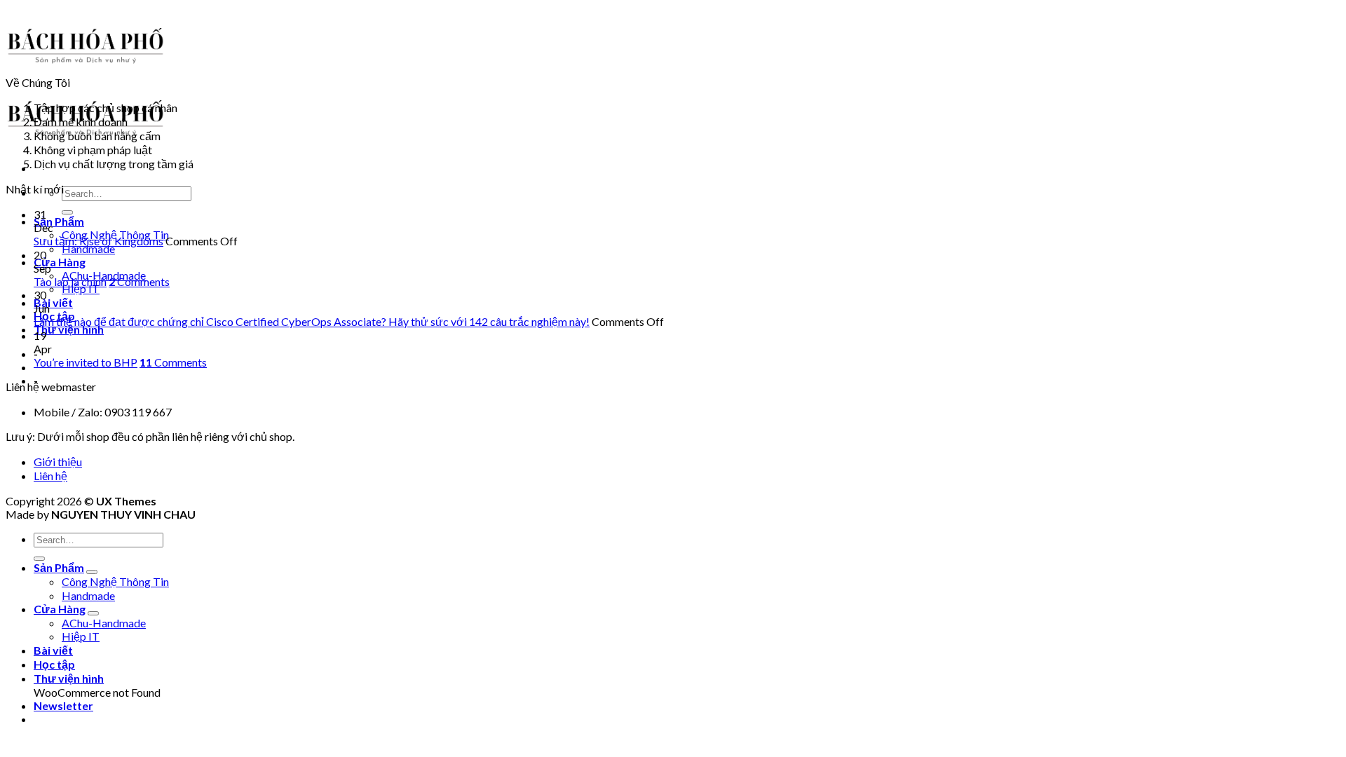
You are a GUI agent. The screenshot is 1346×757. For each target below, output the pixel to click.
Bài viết (53, 302)
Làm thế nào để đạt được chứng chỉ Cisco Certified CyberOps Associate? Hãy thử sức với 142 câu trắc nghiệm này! (312, 321)
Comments (139, 281)
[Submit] (67, 212)
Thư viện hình (69, 329)
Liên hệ (50, 475)
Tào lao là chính (70, 281)
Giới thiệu (58, 461)
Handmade (88, 248)
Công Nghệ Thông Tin (115, 581)
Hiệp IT (81, 288)
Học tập (54, 664)
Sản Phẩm (59, 221)
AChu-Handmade (104, 622)
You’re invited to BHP (85, 362)
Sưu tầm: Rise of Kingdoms (98, 240)
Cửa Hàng (60, 261)
